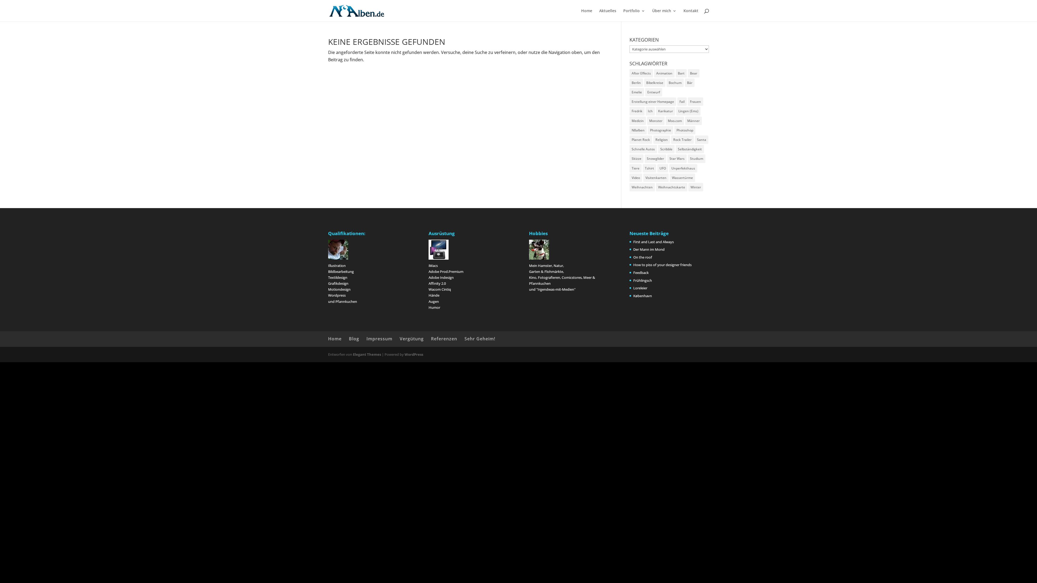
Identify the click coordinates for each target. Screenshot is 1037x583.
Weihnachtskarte (671, 187)
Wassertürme (682, 177)
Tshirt (649, 168)
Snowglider (655, 158)
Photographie (660, 130)
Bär (689, 82)
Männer (693, 120)
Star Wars (677, 158)
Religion (661, 139)
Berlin (636, 82)
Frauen (695, 101)
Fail (682, 101)
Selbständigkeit (690, 149)
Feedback (641, 272)
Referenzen (444, 339)
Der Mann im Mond (649, 249)
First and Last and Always (653, 241)
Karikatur (665, 111)
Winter (696, 187)
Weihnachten (642, 187)
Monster (655, 120)
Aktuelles (607, 11)
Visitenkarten (655, 177)
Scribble (666, 149)
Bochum (675, 82)
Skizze (636, 158)
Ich (650, 111)
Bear (693, 73)
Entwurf (653, 92)
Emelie (637, 92)
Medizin (638, 120)
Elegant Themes (367, 354)
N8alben (638, 130)
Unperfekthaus (683, 168)
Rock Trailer (682, 139)
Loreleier (640, 288)
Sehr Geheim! (479, 339)
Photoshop (684, 130)
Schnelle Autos (643, 149)
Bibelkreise (654, 82)
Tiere (635, 168)
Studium (696, 158)
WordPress (414, 354)
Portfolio (631, 11)
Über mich (661, 11)
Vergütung (412, 339)
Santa (701, 139)
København (642, 295)
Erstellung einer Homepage (653, 101)
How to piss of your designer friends (662, 264)
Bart (681, 73)
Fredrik (637, 111)
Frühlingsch (642, 280)
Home (586, 11)
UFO (662, 168)
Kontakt (691, 11)
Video (636, 177)
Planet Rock (641, 139)
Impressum (379, 339)
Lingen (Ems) (688, 111)
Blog (354, 339)
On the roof (642, 257)
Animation (664, 73)
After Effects (641, 73)
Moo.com (675, 120)
